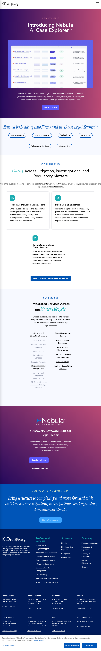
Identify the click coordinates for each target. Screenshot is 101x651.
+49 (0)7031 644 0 (58, 609)
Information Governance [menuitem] (45, 564)
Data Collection (38, 340)
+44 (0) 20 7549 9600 (34, 609)
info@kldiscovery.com (85, 621)
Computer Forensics (38, 362)
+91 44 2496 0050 (58, 631)
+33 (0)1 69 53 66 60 (84, 609)
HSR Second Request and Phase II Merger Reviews (38, 385)
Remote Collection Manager (38, 345)
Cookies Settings (9, 645)
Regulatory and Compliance (38, 367)
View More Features (40, 468)
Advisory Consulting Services (63, 367)
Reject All (89, 645)
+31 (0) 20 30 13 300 (9, 631)
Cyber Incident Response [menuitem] (45, 560)
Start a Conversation (50, 520)
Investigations (38, 351)
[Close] (97, 638)
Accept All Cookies (72, 645)
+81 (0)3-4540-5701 (34, 631)
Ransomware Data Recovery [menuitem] (47, 578)
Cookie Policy (38, 641)
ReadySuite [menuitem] (65, 554)
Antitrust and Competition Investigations (38, 376)
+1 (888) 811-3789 (83, 626)
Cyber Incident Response (62, 341)
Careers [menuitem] (85, 567)
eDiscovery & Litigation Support (38, 334)
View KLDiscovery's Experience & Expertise (50, 278)
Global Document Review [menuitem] (46, 556)
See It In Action (50, 107)
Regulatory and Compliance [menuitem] (46, 552)
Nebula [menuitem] (64, 543)
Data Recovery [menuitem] (41, 574)
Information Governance (62, 348)
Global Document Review (63, 334)
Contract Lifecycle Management (62, 355)
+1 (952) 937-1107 (8, 606)
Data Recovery (62, 361)
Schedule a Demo (39, 460)
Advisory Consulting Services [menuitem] (47, 582)
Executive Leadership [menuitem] (90, 543)
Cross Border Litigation (38, 356)
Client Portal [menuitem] (66, 557)
